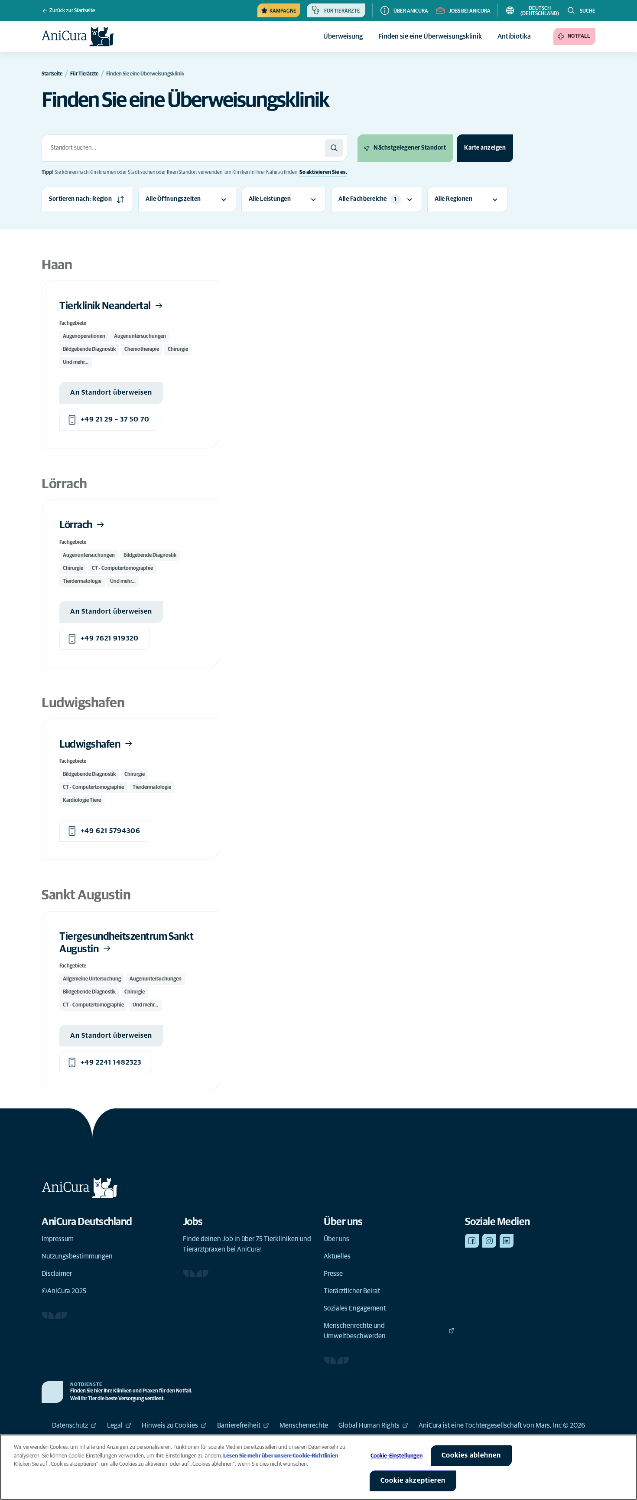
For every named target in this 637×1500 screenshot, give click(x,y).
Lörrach (76, 525)
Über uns (336, 1238)
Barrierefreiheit (238, 1425)
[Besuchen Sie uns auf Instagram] (489, 1241)
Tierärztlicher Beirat (352, 1291)
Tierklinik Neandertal (105, 306)
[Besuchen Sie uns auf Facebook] (472, 1241)
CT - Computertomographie (122, 568)
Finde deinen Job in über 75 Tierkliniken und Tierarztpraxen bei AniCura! (247, 1244)
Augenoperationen (84, 336)
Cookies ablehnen (471, 1455)
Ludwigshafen (90, 744)
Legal (115, 1425)
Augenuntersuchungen (140, 336)
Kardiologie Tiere (82, 800)
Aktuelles (337, 1256)
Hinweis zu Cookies (170, 1425)
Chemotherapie (141, 349)
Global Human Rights (369, 1425)
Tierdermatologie (82, 581)
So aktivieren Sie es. (323, 172)
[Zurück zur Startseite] (78, 36)
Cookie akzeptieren (412, 1480)
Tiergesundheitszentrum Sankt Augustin (126, 942)
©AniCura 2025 (64, 1291)
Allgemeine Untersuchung (92, 979)
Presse (333, 1273)
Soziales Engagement (355, 1308)
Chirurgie (178, 349)
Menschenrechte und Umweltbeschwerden (355, 1331)
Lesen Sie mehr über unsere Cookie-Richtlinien (280, 1456)
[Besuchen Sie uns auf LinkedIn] (507, 1241)
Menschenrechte (304, 1425)
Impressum (58, 1238)
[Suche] (334, 148)
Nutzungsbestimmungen (77, 1256)
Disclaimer (57, 1273)
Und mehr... (75, 362)
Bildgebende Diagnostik (89, 349)
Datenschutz (70, 1425)
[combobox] (184, 148)
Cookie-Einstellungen (396, 1456)
